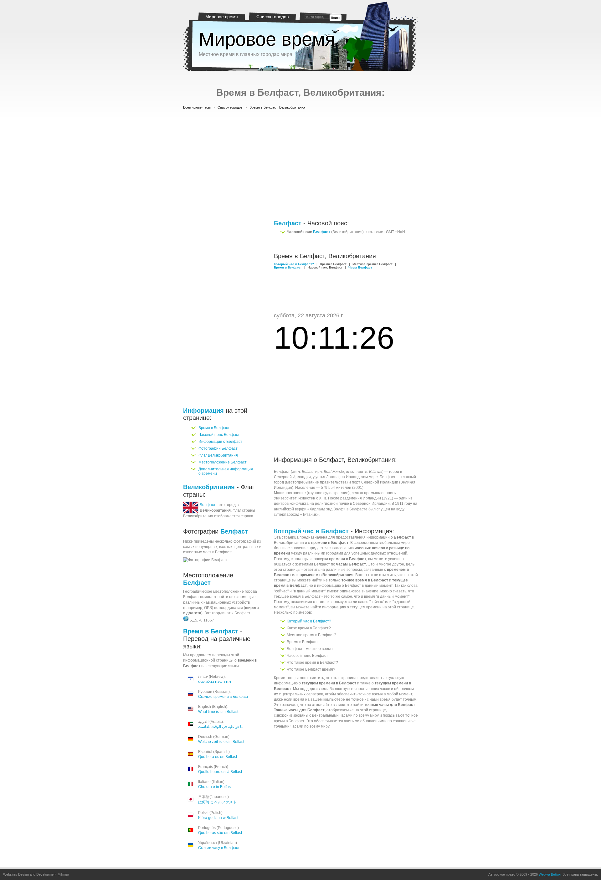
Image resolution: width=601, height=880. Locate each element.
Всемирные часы (197, 107)
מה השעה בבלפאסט (214, 681)
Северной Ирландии (292, 477)
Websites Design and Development (29, 874)
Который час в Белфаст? (309, 621)
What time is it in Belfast (218, 711)
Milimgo (63, 874)
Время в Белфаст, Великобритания (277, 107)
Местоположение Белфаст (222, 462)
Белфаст (208, 505)
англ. (296, 471)
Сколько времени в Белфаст (223, 696)
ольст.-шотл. (357, 471)
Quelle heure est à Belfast (220, 772)
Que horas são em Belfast (220, 833)
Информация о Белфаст (220, 441)
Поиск (335, 17)
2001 (357, 487)
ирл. (319, 471)
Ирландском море (362, 477)
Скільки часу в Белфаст (219, 848)
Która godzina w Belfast (218, 818)
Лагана (332, 477)
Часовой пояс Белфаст (219, 434)
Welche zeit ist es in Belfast (221, 741)
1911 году (403, 503)
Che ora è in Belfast (215, 787)
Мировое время (221, 16)
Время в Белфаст (214, 428)
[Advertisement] (300, 165)
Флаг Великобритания (218, 455)
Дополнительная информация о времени (225, 471)
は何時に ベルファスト (217, 802)
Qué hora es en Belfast (217, 757)
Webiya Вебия (550, 874)
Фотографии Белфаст (218, 448)
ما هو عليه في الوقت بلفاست (220, 726)
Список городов (272, 16)
